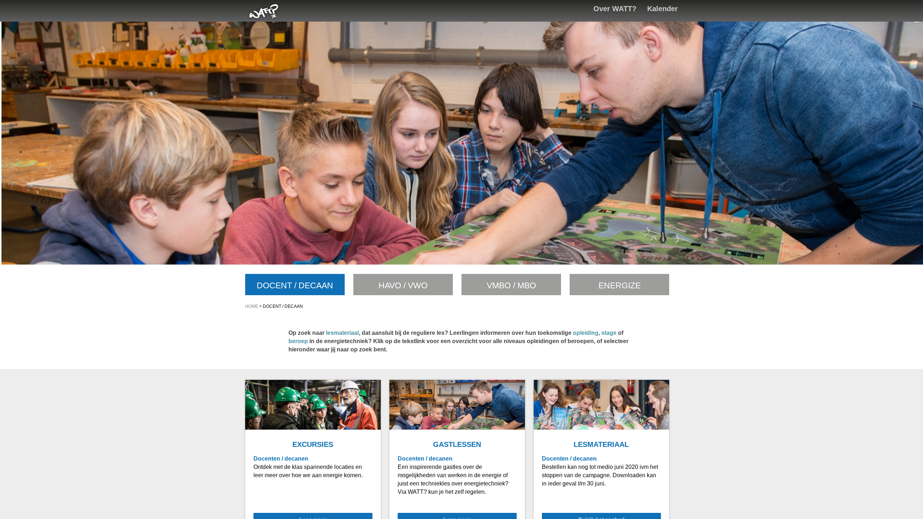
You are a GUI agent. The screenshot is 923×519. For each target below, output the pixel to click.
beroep (298, 341)
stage (609, 333)
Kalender (662, 9)
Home (251, 306)
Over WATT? (614, 9)
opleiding (586, 333)
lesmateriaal (342, 333)
